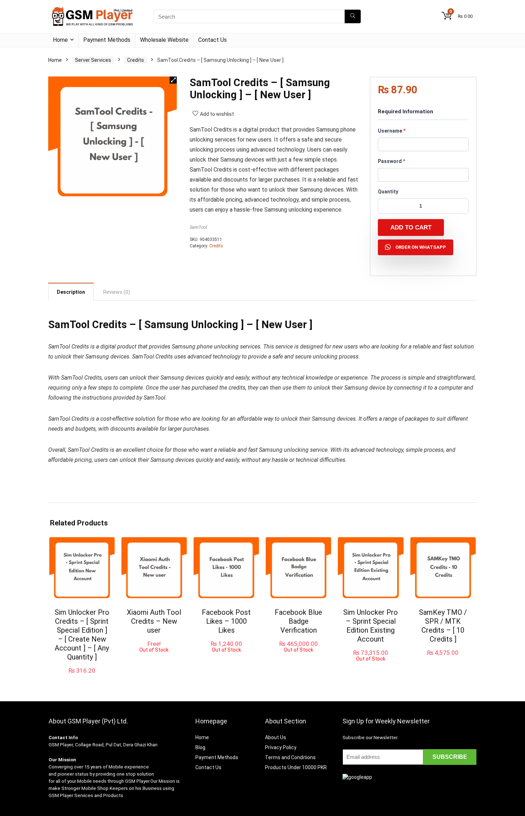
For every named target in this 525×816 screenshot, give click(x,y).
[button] (173, 80)
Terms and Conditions (290, 757)
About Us (275, 737)
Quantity (388, 191)
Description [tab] (71, 292)
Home (60, 39)
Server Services (93, 60)
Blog (200, 747)
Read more (154, 659)
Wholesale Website (164, 39)
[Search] (353, 16)
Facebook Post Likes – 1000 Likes (226, 621)
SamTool (198, 227)
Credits (135, 60)
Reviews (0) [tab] (116, 292)
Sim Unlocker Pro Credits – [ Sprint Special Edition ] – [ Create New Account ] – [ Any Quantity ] (82, 634)
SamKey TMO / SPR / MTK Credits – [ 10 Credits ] (443, 625)
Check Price (443, 660)
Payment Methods (106, 39)
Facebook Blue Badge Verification (298, 621)
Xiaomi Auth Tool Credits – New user (154, 621)
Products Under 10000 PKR (296, 767)
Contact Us (212, 39)
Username (391, 131)
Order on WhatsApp (420, 247)
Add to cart (410, 227)
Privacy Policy (280, 747)
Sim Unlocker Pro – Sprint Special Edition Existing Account (370, 625)
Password (391, 161)
